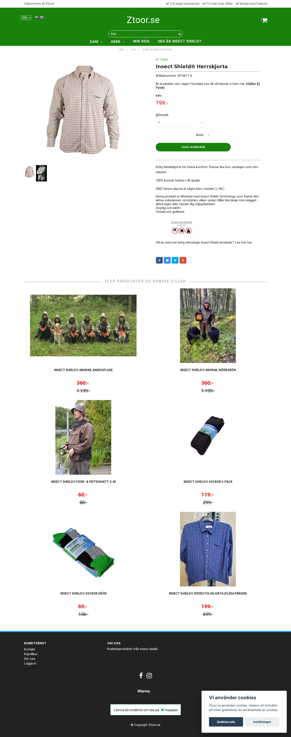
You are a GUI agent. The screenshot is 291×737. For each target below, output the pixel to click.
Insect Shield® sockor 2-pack (208, 481)
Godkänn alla (226, 722)
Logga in (30, 663)
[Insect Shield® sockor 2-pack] (208, 437)
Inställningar (262, 722)
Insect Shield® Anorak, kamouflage (83, 370)
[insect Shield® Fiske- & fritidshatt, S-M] (83, 437)
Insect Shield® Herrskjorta (157, 49)
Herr (135, 49)
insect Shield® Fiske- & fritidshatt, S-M (83, 481)
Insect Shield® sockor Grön (83, 593)
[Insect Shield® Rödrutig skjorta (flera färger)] (208, 549)
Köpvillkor (30, 654)
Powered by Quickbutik (146, 729)
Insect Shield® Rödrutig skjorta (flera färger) (208, 593)
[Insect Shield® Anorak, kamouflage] (83, 325)
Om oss (29, 659)
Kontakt (29, 649)
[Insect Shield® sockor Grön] (83, 549)
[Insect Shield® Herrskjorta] (83, 110)
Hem (123, 49)
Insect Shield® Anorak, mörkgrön (208, 370)
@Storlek (162, 115)
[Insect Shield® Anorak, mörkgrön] (208, 325)
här (249, 242)
